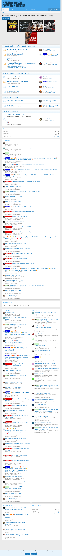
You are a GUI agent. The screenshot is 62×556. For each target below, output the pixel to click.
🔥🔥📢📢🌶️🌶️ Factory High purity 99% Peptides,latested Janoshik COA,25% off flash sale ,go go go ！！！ (17, 357)
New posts (4, 12)
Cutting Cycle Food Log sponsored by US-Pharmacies (23, 181)
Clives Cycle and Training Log (16, 258)
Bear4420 (52, 50)
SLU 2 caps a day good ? (11, 295)
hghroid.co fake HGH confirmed (13, 196)
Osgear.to (23, 67)
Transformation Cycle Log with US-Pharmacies (21, 226)
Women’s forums (46, 49)
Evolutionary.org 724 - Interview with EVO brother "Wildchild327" (46, 428)
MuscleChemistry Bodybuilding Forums (17, 73)
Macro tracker (46, 86)
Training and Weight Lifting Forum (18, 81)
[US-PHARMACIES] (37, 26)
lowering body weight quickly (49, 91)
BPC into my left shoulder (41, 416)
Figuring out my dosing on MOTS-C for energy (17, 248)
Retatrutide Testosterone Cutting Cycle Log (20, 211)
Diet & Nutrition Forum (13, 86)
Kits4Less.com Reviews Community (16, 69)
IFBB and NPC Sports (10, 97)
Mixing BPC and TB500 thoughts (13, 275)
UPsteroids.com (32, 69)
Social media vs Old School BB (49, 100)
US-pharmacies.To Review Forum (16, 63)
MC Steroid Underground (15, 54)
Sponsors (9, 59)
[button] (15, 9)
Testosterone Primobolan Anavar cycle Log (20, 263)
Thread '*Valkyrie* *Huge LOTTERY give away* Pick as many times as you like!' (17, 535)
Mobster (51, 102)
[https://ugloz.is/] (12, 26)
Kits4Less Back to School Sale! (13, 290)
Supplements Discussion (14, 77)
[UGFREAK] (49, 26)
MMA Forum (10, 105)
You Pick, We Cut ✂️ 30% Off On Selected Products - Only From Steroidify (24, 164)
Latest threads (36, 310)
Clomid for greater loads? (48, 76)
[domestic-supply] (25, 26)
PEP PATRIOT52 (52, 83)
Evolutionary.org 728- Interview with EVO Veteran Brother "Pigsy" (25, 153)
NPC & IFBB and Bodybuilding (15, 100)
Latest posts (6, 140)
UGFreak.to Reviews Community (16, 66)
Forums (5, 10)
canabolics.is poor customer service (14, 221)
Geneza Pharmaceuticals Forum (15, 64)
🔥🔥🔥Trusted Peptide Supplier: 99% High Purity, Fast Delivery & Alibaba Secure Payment (32, 169)
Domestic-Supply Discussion (14, 62)
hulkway (50, 78)
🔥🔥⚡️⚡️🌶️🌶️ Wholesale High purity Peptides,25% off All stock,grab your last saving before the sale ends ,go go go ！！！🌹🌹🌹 (17, 431)
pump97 (56, 136)
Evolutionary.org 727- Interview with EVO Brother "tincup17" (24, 191)
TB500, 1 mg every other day (13, 186)
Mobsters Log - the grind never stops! (19, 231)
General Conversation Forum (15, 115)
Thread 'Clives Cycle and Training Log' (15, 529)
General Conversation (10, 111)
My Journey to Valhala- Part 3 (51, 81)
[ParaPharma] (31, 38)
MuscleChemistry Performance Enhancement (19, 46)
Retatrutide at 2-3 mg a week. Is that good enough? (18, 148)
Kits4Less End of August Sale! (13, 201)
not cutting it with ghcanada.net (42, 422)
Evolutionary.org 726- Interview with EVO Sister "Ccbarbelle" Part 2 (25, 285)
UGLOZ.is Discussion (31, 63)
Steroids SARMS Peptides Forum (17, 49)
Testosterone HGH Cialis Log (16, 216)
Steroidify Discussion (13, 67)
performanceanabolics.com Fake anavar (15, 243)
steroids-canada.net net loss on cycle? (15, 280)
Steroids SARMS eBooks (32, 10)
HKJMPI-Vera (54, 55)
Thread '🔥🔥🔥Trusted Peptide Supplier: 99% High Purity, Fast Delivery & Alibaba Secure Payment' (17, 516)
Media (11, 10)
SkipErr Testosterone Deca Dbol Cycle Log (20, 253)
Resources (20, 10)
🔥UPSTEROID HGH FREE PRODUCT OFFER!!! (20, 206)
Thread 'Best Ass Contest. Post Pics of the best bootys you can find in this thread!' (17, 508)
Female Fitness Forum (13, 91)
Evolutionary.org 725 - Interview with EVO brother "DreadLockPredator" (46, 410)
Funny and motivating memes (49, 118)
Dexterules (51, 106)
